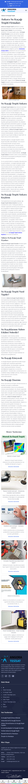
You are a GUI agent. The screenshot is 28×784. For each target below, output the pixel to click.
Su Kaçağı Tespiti (7, 692)
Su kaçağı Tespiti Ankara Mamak (10, 718)
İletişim (5, 706)
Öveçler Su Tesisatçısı (7, 736)
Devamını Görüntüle (13, 466)
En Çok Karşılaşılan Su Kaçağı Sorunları (12, 728)
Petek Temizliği (7, 690)
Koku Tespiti (6, 699)
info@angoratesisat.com (17, 1)
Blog (4, 704)
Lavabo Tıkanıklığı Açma (9, 694)
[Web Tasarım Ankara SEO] (14, 775)
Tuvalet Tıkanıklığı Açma (9, 702)
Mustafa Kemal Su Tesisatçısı (9, 733)
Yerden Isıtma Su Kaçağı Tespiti (10, 731)
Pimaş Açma (6, 697)
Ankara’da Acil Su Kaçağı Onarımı (11, 720)
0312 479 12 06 (17, 3)
